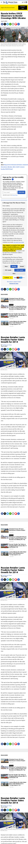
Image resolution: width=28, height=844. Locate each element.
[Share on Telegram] (7, 24)
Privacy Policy (15, 195)
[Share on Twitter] (5, 24)
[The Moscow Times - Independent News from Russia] (10, 2)
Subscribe (21, 192)
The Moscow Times (7, 345)
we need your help (18, 242)
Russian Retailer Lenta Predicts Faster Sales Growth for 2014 (13, 339)
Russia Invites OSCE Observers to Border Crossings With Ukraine (13, 15)
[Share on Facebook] (2, 24)
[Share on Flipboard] (16, 24)
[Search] (24, 2)
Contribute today (22, 7)
